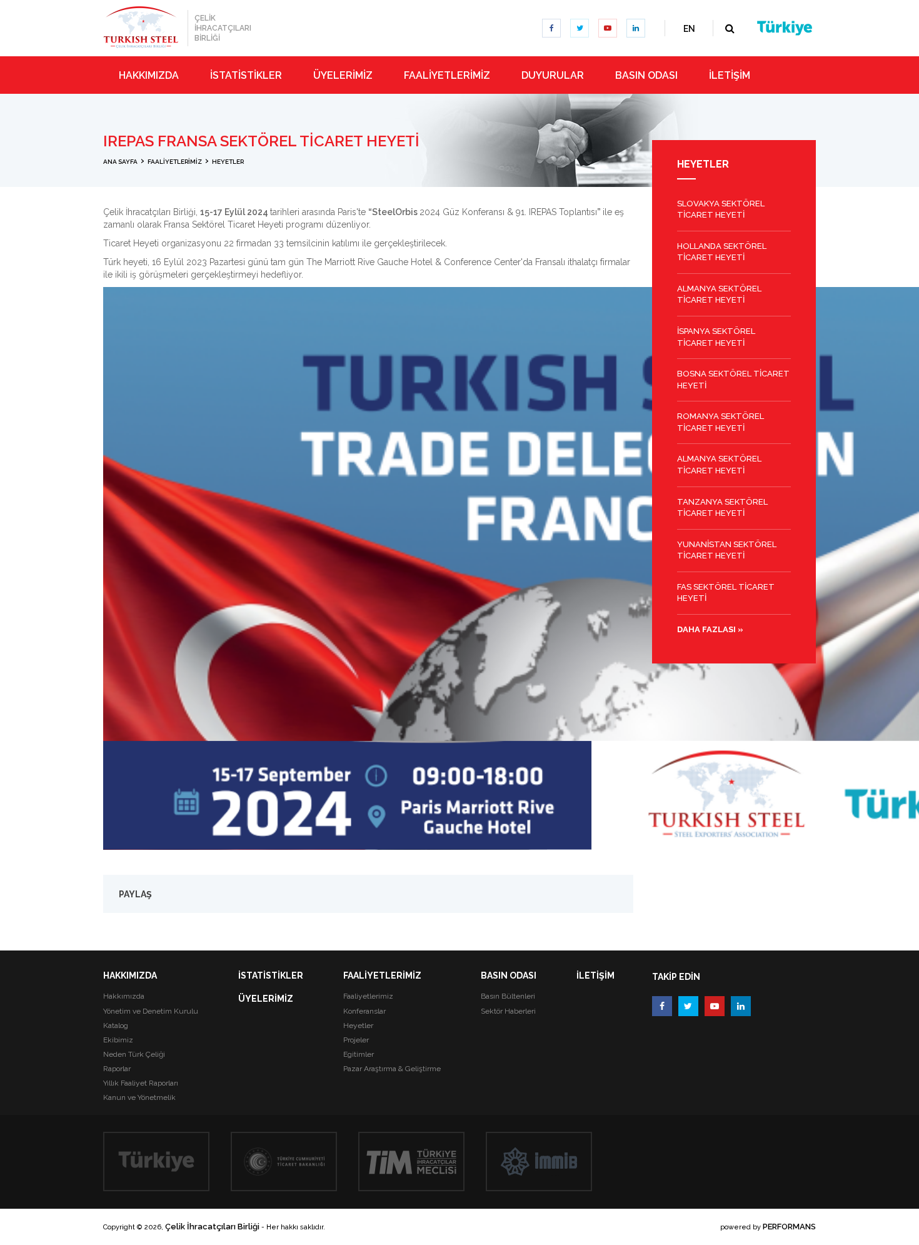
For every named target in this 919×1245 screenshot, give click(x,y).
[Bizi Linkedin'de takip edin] (635, 28)
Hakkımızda (123, 996)
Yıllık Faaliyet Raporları (140, 1083)
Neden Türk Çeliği (134, 1054)
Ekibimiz (118, 1040)
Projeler (356, 1040)
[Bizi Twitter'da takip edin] (579, 28)
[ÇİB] (140, 27)
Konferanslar (364, 1011)
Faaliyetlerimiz (368, 996)
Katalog (115, 1025)
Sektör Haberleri (508, 1011)
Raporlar (117, 1068)
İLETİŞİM (595, 975)
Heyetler (358, 1025)
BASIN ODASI (508, 975)
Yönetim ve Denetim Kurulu (150, 1011)
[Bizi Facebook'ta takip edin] (551, 28)
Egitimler (358, 1054)
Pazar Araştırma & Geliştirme (392, 1068)
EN (689, 29)
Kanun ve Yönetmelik (139, 1097)
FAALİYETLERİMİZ (382, 975)
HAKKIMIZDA (130, 975)
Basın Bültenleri (508, 996)
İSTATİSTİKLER (270, 975)
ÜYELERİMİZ (265, 999)
